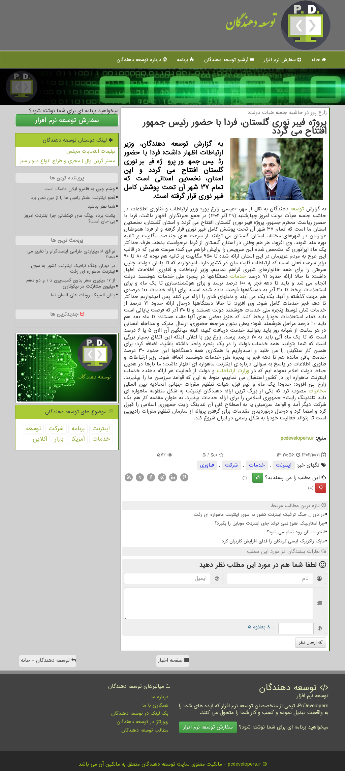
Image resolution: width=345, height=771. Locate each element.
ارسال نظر (308, 642)
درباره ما (159, 697)
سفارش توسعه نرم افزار (67, 120)
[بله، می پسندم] (257, 478)
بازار (59, 439)
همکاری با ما (155, 705)
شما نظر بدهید (101, 206)
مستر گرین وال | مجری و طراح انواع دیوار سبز (67, 161)
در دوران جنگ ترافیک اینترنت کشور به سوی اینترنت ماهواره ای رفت (259, 514)
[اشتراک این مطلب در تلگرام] (162, 477)
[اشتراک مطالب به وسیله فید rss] (128, 477)
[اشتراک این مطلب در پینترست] (184, 477)
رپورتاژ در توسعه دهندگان (142, 721)
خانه (316, 59)
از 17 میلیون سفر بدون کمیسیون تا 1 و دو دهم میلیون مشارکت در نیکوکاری (70, 283)
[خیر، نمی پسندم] (320, 488)
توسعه (297, 209)
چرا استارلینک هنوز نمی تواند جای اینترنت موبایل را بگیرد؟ (270, 523)
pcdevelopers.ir (297, 438)
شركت (231, 465)
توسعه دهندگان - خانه (46, 660)
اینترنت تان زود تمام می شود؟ (296, 532)
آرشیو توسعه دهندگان (227, 59)
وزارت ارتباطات (233, 371)
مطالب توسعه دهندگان (144, 730)
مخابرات (317, 391)
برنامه (183, 59)
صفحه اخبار (171, 660)
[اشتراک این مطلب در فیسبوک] (151, 477)
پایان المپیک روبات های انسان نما (83, 295)
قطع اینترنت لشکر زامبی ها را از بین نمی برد (73, 198)
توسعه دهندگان (250, 25)
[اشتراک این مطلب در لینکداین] (173, 477)
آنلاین (40, 439)
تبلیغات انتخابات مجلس (90, 151)
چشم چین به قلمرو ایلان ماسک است (79, 189)
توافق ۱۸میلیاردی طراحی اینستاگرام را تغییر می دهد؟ (71, 254)
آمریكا (78, 439)
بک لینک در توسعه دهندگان (139, 713)
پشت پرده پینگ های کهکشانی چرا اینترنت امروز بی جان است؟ (69, 218)
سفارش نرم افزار (280, 59)
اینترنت (283, 465)
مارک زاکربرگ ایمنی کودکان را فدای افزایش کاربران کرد (273, 541)
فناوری (207, 465)
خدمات (238, 276)
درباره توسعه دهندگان (140, 59)
